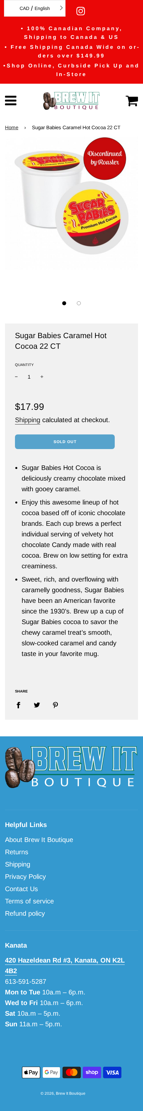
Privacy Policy (25, 876)
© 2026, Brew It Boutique (63, 1093)
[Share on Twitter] (37, 704)
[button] (64, 303)
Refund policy (25, 913)
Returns (16, 852)
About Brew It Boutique (39, 839)
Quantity (24, 365)
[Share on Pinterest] (55, 704)
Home (11, 127)
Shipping (27, 419)
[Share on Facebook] (21, 704)
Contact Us (21, 888)
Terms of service (29, 901)
